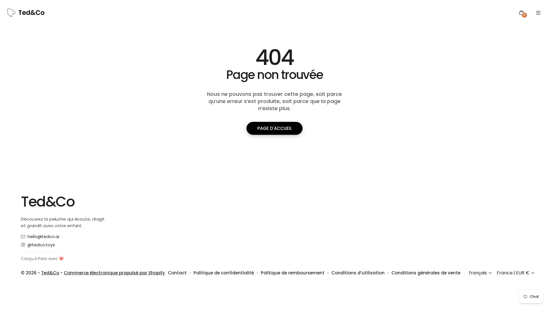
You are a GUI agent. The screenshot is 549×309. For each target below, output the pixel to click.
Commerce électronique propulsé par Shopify (114, 273)
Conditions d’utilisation (358, 273)
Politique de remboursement (293, 273)
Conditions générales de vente (425, 273)
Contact (177, 273)
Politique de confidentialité (224, 273)
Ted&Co (50, 273)
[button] (481, 273)
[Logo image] (26, 12)
